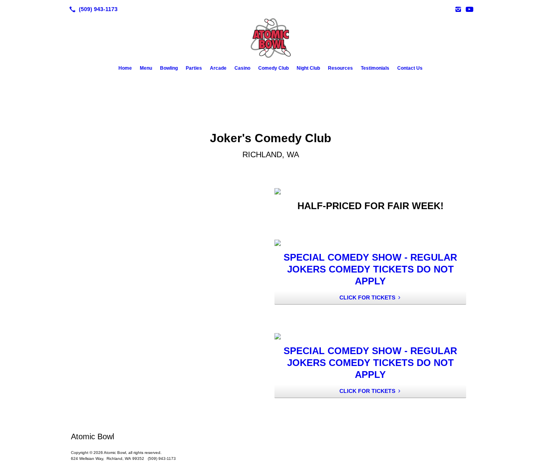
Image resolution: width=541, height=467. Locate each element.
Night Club (308, 68)
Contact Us (410, 68)
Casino (242, 68)
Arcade (218, 68)
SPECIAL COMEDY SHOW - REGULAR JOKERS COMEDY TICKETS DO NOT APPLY (370, 269)
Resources (340, 68)
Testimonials (375, 68)
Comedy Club (273, 68)
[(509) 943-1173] (92, 9)
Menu (146, 68)
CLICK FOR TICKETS (367, 297)
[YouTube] (469, 9)
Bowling (169, 68)
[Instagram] (458, 9)
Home (125, 68)
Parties (194, 68)
